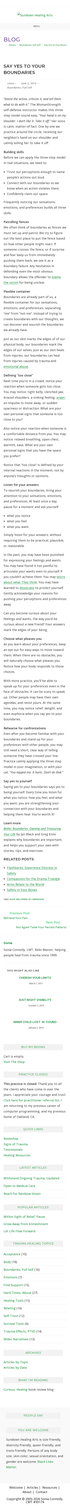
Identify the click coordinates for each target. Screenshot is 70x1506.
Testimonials (13, 1150)
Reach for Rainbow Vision (22, 1194)
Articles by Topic (16, 1362)
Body (7, 1262)
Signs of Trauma (16, 1144)
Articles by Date (15, 1367)
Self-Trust (11, 1316)
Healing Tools (14, 1300)
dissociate (27, 588)
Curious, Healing (16, 1389)
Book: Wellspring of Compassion (27, 899)
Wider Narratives (16, 1339)
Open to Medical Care (19, 1186)
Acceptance (12, 1254)
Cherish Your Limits (35, 977)
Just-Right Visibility (35, 1000)
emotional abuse (16, 366)
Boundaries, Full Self (19, 87)
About (27, 1492)
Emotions (11, 1277)
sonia (10, 83)
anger (60, 397)
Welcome (16, 1487)
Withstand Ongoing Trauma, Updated (31, 1178)
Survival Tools (14, 1324)
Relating (10, 1308)
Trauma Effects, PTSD (19, 1331)
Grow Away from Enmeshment (26, 1224)
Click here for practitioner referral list (31, 1100)
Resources (49, 1487)
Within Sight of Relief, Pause (24, 1217)
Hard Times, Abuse (17, 1293)
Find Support (13, 1285)
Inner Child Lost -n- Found (35, 1022)
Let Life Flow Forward (19, 1231)
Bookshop (11, 1138)
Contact (41, 1492)
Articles (32, 1487)
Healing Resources (17, 1155)
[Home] (4, 44)
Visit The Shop (14, 1062)
